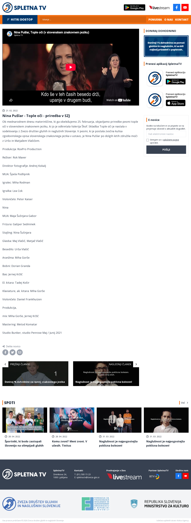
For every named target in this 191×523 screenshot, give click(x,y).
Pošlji (166, 149)
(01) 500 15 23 (84, 474)
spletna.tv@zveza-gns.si (88, 477)
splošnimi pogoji (171, 139)
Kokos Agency (183, 520)
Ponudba (155, 19)
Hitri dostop (22, 19)
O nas (168, 19)
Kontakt (182, 19)
